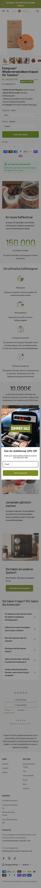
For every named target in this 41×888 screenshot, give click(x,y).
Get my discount (20, 473)
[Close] (37, 411)
